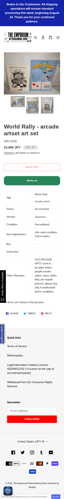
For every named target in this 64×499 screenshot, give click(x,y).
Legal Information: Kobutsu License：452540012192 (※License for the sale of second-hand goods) (30, 368)
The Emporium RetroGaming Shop (30, 483)
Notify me (32, 180)
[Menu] (58, 37)
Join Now (56, 497)
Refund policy (15, 355)
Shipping (9, 152)
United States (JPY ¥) (30, 441)
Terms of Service (17, 346)
